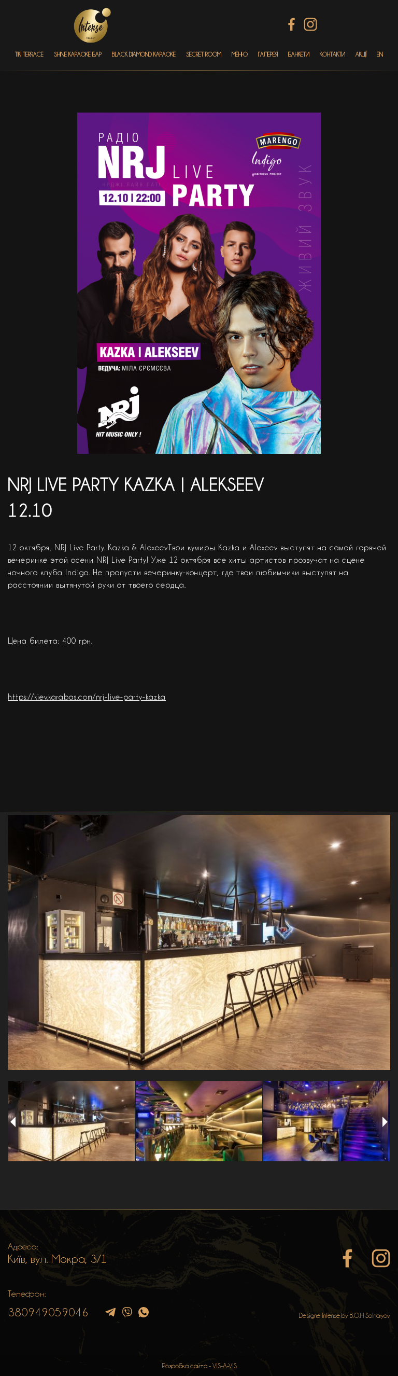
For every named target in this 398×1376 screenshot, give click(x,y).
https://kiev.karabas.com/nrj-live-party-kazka (87, 697)
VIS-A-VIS (224, 1365)
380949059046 (48, 1312)
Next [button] (385, 1121)
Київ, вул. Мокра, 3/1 (57, 1259)
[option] (199, 942)
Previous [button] (13, 1121)
